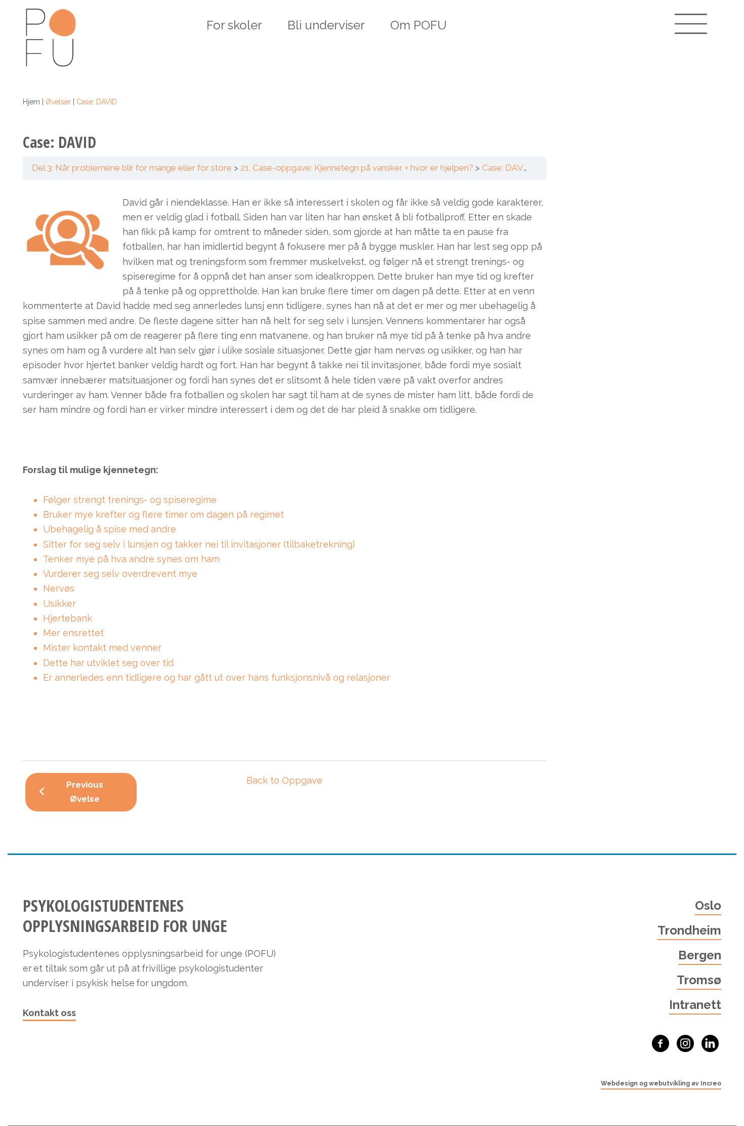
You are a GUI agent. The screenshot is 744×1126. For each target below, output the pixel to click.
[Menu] (691, 24)
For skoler (234, 25)
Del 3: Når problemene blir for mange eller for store (132, 168)
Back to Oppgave (284, 780)
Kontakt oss (49, 1012)
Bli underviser (326, 25)
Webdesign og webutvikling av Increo (661, 1083)
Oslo (708, 905)
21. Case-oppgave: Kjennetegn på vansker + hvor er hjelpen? (356, 168)
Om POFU (418, 25)
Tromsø (699, 980)
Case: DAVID (507, 168)
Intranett (695, 1004)
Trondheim (689, 930)
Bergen (699, 955)
